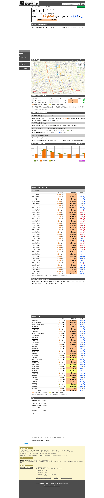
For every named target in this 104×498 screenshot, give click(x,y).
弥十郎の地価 (35, 372)
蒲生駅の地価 (35, 326)
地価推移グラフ (22, 57)
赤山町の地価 (35, 361)
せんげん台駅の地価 (36, 322)
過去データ (21, 59)
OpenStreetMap (78, 93)
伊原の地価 (34, 375)
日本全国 (34, 6)
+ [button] (33, 63)
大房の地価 (34, 383)
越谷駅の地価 (35, 320)
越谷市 (43, 6)
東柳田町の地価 (35, 362)
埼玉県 (38, 6)
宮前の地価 (34, 377)
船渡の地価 (34, 346)
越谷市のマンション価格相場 (39, 410)
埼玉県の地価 (22, 62)
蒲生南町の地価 (35, 364)
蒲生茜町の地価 (35, 368)
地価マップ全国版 (23, 68)
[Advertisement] (24, 27)
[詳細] (84, 100)
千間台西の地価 (35, 335)
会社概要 (56, 478)
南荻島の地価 (35, 348)
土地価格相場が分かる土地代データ (52, 486)
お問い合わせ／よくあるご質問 (43, 478)
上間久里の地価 (35, 342)
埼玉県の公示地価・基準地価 (39, 403)
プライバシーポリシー (66, 478)
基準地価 (37, 450)
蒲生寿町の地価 (35, 366)
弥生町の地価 (35, 344)
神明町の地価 (35, 340)
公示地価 (33, 450)
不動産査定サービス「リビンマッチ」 (55, 461)
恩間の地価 (34, 388)
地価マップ (21, 54)
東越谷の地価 (35, 337)
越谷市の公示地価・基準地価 (39, 400)
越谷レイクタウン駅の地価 (38, 333)
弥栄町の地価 (35, 373)
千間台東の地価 (35, 350)
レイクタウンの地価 (36, 390)
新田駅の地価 (35, 331)
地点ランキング (22, 56)
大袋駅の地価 (35, 329)
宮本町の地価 (35, 339)
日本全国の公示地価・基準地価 (39, 405)
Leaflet (72, 93)
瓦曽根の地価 (35, 351)
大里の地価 (34, 386)
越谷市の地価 (22, 64)
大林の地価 (34, 370)
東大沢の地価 (35, 355)
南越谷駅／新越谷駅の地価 (38, 324)
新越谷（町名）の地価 (37, 359)
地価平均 (21, 53)
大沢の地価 (34, 353)
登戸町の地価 (35, 379)
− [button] (33, 65)
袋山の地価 (34, 381)
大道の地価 (34, 384)
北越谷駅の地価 (35, 328)
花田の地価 (34, 357)
